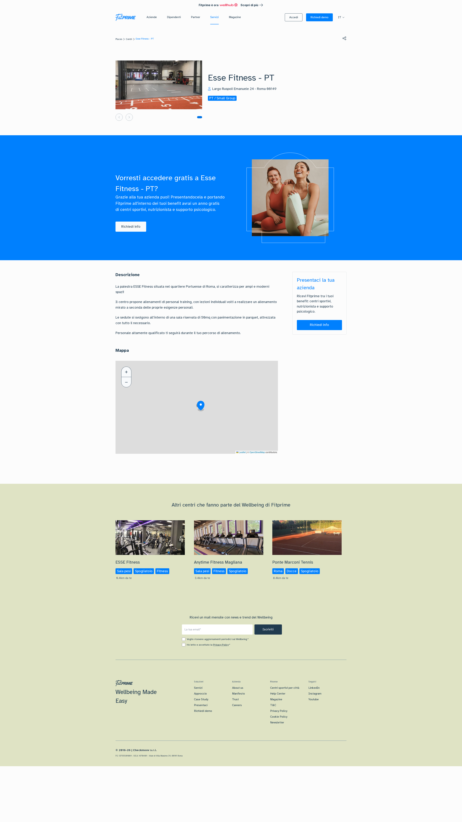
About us (237, 688)
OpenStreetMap (257, 452)
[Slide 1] (199, 117)
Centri (129, 39)
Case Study (201, 699)
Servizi (198, 688)
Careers (237, 705)
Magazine (276, 699)
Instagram (314, 693)
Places (119, 39)
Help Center (277, 693)
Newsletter (277, 722)
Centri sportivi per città (284, 688)
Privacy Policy (221, 644)
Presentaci (201, 705)
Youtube (313, 699)
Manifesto (238, 693)
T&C (273, 705)
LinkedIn (314, 688)
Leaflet (242, 452)
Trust (235, 699)
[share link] (344, 38)
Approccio (200, 693)
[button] (293, 17)
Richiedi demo (203, 711)
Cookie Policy (278, 717)
